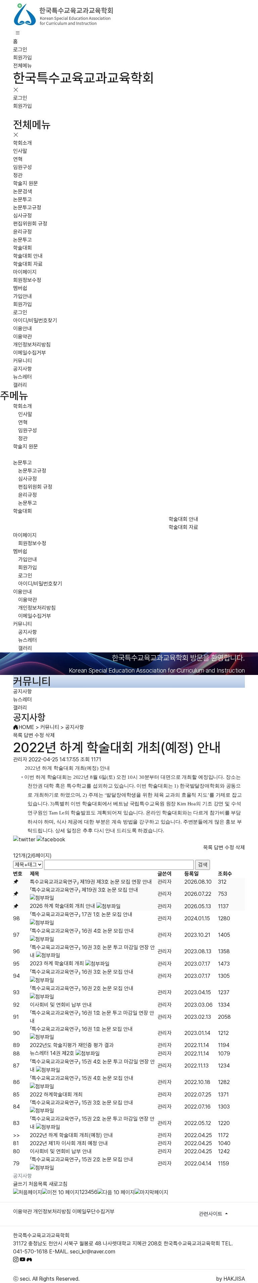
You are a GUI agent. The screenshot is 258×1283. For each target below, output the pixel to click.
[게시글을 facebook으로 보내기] (51, 840)
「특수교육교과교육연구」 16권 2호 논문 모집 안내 (81, 988)
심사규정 (22, 215)
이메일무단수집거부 (93, 1211)
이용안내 (22, 328)
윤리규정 (22, 232)
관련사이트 (211, 1214)
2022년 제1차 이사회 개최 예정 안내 (69, 1143)
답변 (28, 735)
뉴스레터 (22, 377)
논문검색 (22, 191)
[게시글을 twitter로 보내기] (24, 840)
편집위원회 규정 (30, 223)
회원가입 (22, 57)
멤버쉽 (20, 288)
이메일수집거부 (29, 353)
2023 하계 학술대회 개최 (57, 963)
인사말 (20, 151)
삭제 (50, 735)
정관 (18, 175)
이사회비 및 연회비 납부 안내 (61, 1005)
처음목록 (38, 1184)
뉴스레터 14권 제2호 (52, 1053)
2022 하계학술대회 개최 (56, 1094)
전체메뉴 (22, 66)
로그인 (20, 49)
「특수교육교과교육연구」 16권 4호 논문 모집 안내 (82, 931)
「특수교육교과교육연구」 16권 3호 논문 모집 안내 (81, 972)
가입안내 (22, 296)
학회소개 (22, 143)
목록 (18, 735)
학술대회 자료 (28, 264)
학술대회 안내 (28, 256)
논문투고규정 (27, 207)
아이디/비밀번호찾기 (35, 320)
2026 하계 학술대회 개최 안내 (62, 906)
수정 (39, 735)
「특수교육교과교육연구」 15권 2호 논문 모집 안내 (81, 1159)
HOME (26, 727)
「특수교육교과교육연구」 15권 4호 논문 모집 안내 (81, 1078)
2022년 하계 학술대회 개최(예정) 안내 (71, 1135)
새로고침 (58, 1184)
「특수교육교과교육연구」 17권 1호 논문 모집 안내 (81, 914)
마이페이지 (25, 272)
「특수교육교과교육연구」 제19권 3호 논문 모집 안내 (84, 890)
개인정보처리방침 (32, 345)
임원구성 (22, 167)
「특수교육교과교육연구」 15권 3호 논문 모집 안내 (81, 1102)
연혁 (18, 159)
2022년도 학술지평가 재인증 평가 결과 (72, 1045)
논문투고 (22, 199)
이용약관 (22, 336)
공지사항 (22, 369)
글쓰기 (20, 1184)
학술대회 (22, 248)
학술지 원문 (25, 183)
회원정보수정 (27, 280)
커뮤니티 (22, 361)
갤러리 (20, 385)
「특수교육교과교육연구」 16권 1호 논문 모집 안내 (81, 1029)
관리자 (165, 882)
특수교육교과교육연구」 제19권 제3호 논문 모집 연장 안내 (91, 882)
